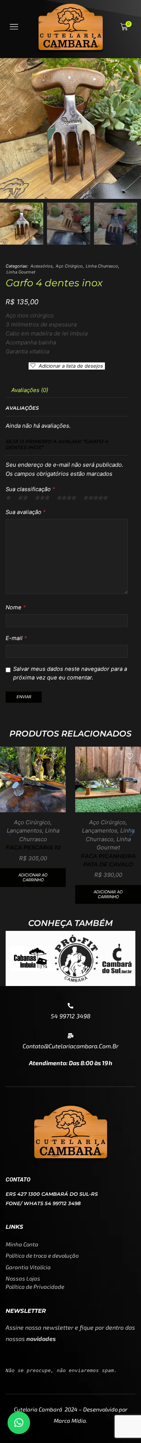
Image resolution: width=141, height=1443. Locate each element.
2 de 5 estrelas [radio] (22, 498)
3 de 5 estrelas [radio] (42, 498)
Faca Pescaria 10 (33, 847)
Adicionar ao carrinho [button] (32, 877)
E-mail (16, 638)
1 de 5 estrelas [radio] (8, 498)
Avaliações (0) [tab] (29, 390)
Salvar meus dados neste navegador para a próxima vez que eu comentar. (70, 673)
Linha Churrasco (102, 266)
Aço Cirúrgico (69, 266)
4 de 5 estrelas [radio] (66, 498)
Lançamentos (24, 830)
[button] (9, 130)
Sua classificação (30, 489)
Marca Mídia (70, 1420)
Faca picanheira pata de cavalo (108, 860)
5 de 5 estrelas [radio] (95, 498)
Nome (16, 607)
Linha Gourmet (20, 272)
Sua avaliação (25, 512)
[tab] (30, 390)
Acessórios (41, 266)
